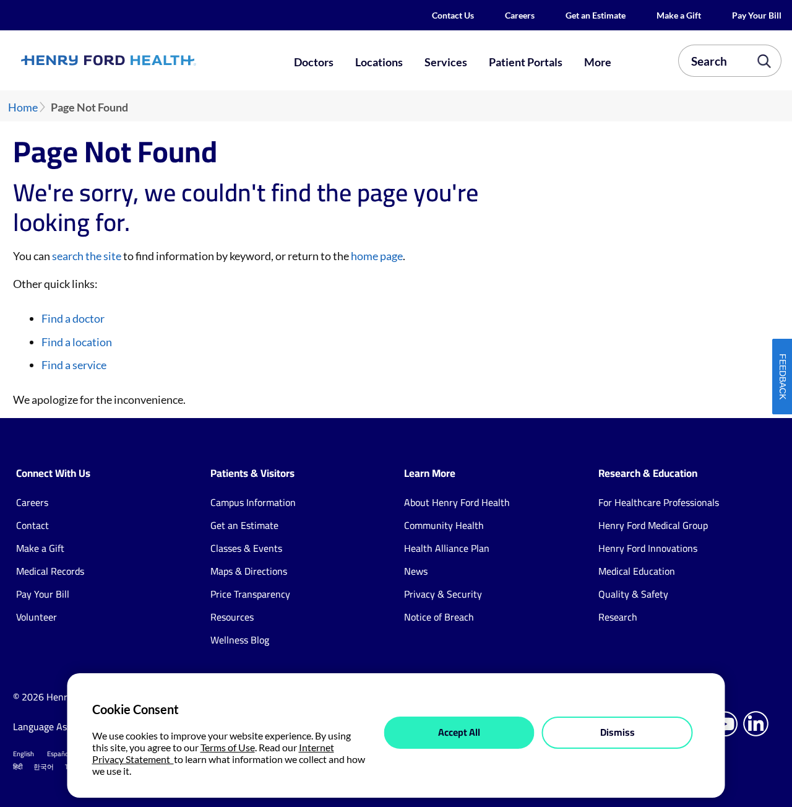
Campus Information (253, 502)
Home (23, 107)
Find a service (73, 365)
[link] (146, 60)
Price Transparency (250, 594)
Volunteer (36, 617)
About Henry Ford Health (457, 502)
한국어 (43, 767)
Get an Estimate (596, 15)
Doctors (314, 62)
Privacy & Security (443, 594)
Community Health (444, 525)
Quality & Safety (633, 594)
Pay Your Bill (756, 15)
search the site (86, 256)
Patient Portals (525, 62)
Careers (520, 15)
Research (617, 617)
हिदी (17, 767)
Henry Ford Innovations (647, 548)
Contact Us (453, 15)
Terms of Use (227, 747)
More (597, 62)
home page (377, 256)
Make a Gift (678, 15)
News (416, 571)
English (23, 754)
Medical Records (50, 571)
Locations (379, 62)
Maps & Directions (248, 571)
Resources (232, 617)
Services (445, 62)
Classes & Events (246, 548)
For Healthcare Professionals (658, 502)
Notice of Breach (439, 617)
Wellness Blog (239, 639)
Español (59, 754)
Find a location (76, 342)
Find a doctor (73, 318)
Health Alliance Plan (446, 548)
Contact (32, 525)
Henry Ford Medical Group (653, 525)
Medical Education (636, 571)
